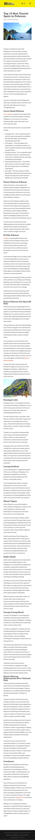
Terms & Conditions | (12, 835)
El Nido (6, 238)
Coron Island (7, 114)
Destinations (14, 19)
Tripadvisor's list (20, 797)
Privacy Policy (23, 835)
